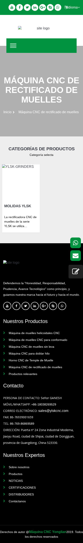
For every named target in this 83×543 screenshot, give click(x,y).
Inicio (7, 112)
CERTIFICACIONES (22, 487)
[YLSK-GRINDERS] (21, 183)
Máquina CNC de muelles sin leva (31, 346)
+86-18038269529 (43, 404)
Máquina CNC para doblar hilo (29, 353)
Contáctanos (17, 501)
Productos (15, 474)
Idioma (72, 7)
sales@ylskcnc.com (53, 411)
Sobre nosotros (19, 467)
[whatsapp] (75, 242)
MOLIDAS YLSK (17, 206)
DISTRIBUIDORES (21, 494)
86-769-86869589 (22, 423)
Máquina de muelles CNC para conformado (38, 340)
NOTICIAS (16, 480)
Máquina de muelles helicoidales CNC (34, 333)
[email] (75, 255)
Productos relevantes (23, 374)
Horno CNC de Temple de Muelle (31, 360)
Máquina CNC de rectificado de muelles (35, 367)
